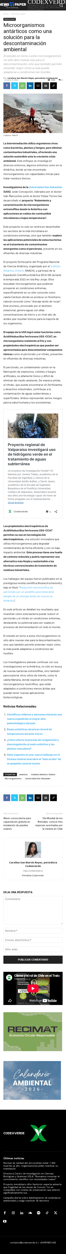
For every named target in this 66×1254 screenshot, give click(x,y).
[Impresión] (45, 85)
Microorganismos (13, 778)
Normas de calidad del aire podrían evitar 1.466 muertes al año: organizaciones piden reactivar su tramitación (30, 1165)
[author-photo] (33, 857)
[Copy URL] (53, 85)
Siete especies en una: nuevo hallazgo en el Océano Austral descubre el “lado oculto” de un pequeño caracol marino (34, 759)
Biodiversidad (18, 13)
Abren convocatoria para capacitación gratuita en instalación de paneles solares (17, 823)
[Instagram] (13, 1213)
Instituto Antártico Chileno (43, 774)
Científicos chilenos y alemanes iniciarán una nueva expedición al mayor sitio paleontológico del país (34, 719)
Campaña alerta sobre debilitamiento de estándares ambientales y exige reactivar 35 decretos (32, 1199)
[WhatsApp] (22, 85)
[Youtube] (4, 1221)
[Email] (38, 85)
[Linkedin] (30, 85)
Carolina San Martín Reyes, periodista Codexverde (32, 78)
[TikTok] (47, 1213)
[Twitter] (14, 85)
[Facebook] (6, 85)
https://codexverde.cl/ (33, 871)
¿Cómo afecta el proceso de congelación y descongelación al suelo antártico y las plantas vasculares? (33, 744)
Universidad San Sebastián (37, 778)
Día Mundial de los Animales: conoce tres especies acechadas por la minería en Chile (49, 823)
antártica (23, 774)
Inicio (5, 13)
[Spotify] (38, 1213)
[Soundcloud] (30, 1213)
